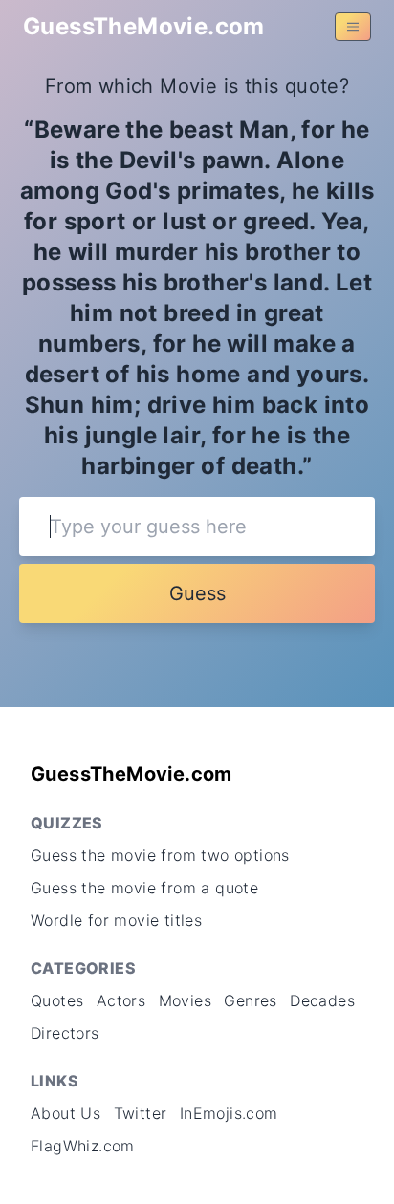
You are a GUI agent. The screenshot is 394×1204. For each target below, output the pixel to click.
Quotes (57, 1000)
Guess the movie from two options (160, 855)
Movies (185, 1000)
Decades (322, 1000)
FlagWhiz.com (83, 1145)
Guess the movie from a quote (144, 887)
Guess (197, 593)
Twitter (140, 1113)
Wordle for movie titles (116, 920)
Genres (250, 1000)
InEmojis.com (229, 1113)
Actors (121, 1000)
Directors (65, 1033)
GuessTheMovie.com (144, 26)
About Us (65, 1113)
